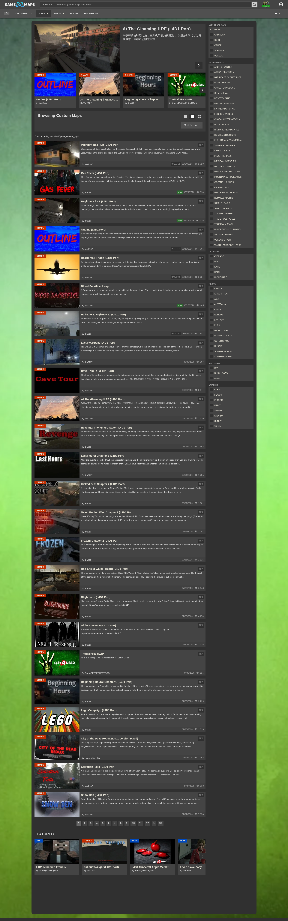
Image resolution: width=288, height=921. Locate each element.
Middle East (221, 330)
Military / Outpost (225, 166)
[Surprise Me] (277, 13)
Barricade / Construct (227, 77)
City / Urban (221, 93)
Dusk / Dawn (221, 373)
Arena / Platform (224, 72)
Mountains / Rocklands (228, 177)
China (217, 309)
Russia (218, 346)
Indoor (218, 400)
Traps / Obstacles (224, 219)
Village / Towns (223, 234)
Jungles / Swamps (224, 145)
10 (133, 823)
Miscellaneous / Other (227, 171)
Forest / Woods (223, 114)
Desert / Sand (222, 98)
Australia (220, 304)
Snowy (218, 410)
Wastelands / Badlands (227, 245)
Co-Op (217, 40)
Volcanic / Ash (222, 240)
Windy (217, 426)
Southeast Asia (223, 356)
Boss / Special (222, 82)
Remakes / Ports (223, 198)
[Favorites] (6, 13)
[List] (186, 116)
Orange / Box (222, 187)
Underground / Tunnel (227, 229)
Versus (218, 56)
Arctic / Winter (223, 67)
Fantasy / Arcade (224, 103)
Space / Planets (223, 208)
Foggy (218, 395)
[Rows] (192, 116)
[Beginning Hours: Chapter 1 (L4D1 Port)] (77, 48)
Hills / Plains (221, 124)
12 (147, 823)
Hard (217, 272)
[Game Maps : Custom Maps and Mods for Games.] (20, 4)
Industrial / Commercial (228, 140)
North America (223, 335)
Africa (218, 288)
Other (218, 45)
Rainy (217, 405)
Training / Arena (223, 213)
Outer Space (221, 341)
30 (160, 823)
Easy (217, 261)
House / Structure (225, 135)
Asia (216, 299)
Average (219, 256)
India (217, 325)
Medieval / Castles (225, 161)
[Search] (255, 4)
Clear (217, 389)
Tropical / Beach (224, 224)
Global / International (227, 119)
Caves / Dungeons (224, 88)
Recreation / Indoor (226, 192)
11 (140, 823)
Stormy (218, 416)
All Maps (215, 29)
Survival (219, 50)
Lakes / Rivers (222, 150)
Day (216, 368)
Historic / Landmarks (226, 130)
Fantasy (219, 320)
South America (223, 351)
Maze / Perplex (222, 156)
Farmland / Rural (224, 109)
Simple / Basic (222, 203)
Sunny (218, 421)
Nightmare (220, 277)
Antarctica (220, 294)
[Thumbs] (199, 116)
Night (217, 378)
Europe (218, 314)
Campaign (219, 35)
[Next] (198, 65)
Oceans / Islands (224, 182)
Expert (218, 267)
